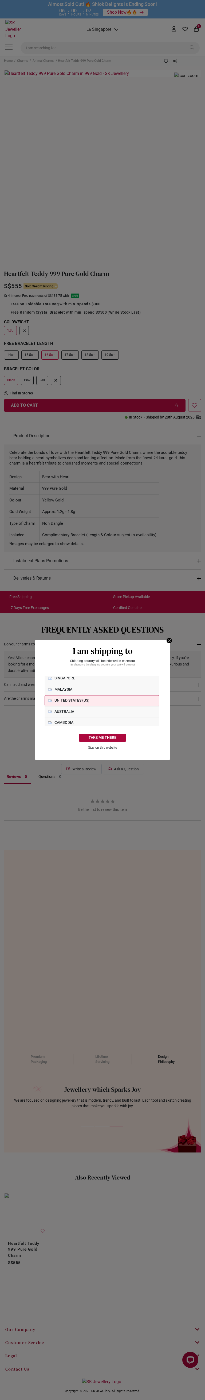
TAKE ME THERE (102, 737)
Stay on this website (102, 748)
